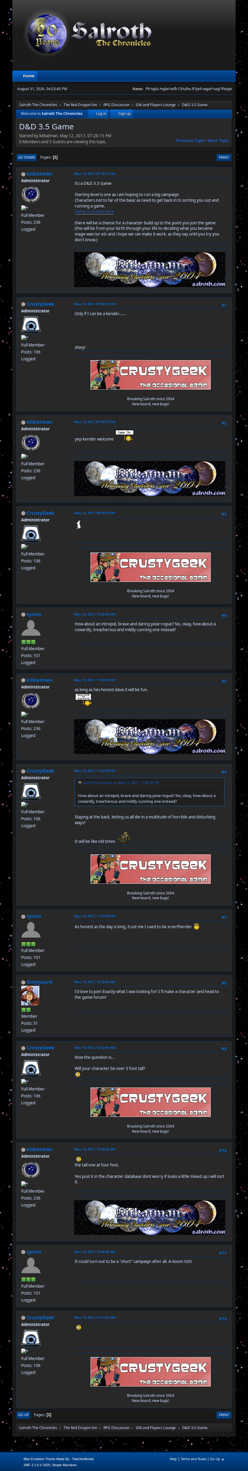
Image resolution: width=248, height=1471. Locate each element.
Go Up (23, 1414)
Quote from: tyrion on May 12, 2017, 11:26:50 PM (121, 782)
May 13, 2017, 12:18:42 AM (94, 981)
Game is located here (94, 211)
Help (173, 1459)
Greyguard (39, 982)
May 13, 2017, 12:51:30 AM (94, 1317)
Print (224, 157)
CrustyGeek (40, 304)
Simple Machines (64, 1465)
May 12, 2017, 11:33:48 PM (94, 916)
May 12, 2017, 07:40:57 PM (94, 421)
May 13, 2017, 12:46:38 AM (94, 1251)
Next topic (218, 140)
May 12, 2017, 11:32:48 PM (94, 770)
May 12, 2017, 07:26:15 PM (94, 173)
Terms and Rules (193, 1459)
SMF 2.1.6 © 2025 (37, 1465)
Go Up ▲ (217, 1459)
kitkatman (40, 173)
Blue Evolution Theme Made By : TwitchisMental (58, 1459)
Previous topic (190, 140)
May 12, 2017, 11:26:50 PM (94, 614)
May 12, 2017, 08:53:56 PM (94, 513)
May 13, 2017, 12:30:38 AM (94, 1149)
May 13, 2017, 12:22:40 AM (94, 1047)
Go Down (26, 157)
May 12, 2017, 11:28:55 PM (94, 680)
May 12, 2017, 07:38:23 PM (94, 304)
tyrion (34, 614)
